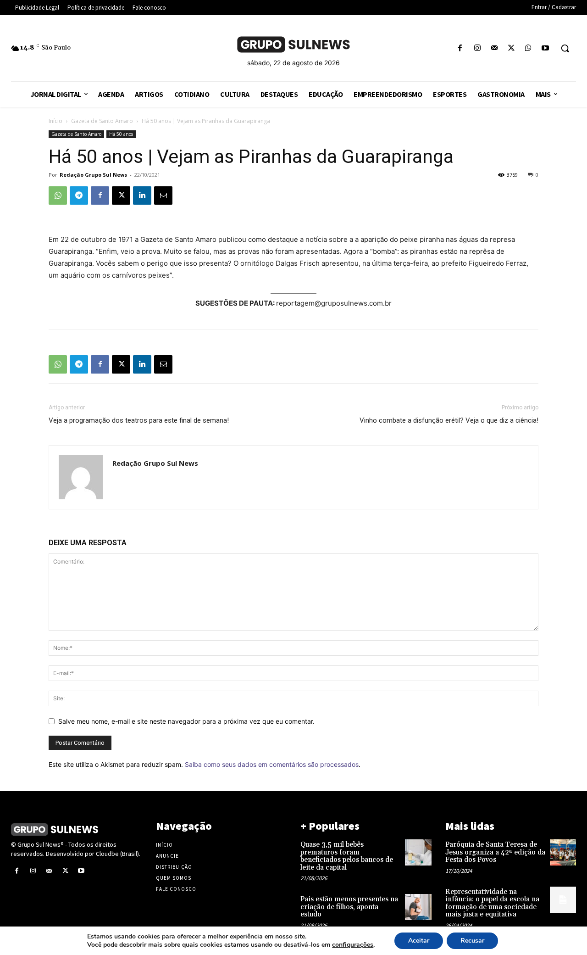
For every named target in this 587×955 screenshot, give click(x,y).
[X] (511, 48)
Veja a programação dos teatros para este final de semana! (139, 420)
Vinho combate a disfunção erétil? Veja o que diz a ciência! (449, 420)
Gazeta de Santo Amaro (102, 121)
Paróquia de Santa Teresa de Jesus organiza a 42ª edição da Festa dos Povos (495, 852)
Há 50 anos (121, 134)
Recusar (472, 940)
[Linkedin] (142, 195)
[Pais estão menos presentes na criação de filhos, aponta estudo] (418, 907)
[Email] (163, 195)
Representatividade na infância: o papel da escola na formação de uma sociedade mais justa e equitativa (492, 903)
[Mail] (494, 48)
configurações (352, 945)
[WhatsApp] (528, 48)
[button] (565, 48)
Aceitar (418, 940)
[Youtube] (545, 48)
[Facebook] (460, 48)
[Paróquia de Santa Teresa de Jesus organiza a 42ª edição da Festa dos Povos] (563, 852)
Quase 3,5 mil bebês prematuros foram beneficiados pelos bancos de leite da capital (346, 856)
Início (55, 121)
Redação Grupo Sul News (93, 174)
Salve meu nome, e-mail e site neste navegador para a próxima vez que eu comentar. (186, 721)
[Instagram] (477, 48)
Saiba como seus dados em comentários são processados (272, 764)
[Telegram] (79, 195)
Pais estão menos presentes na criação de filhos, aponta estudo (349, 907)
